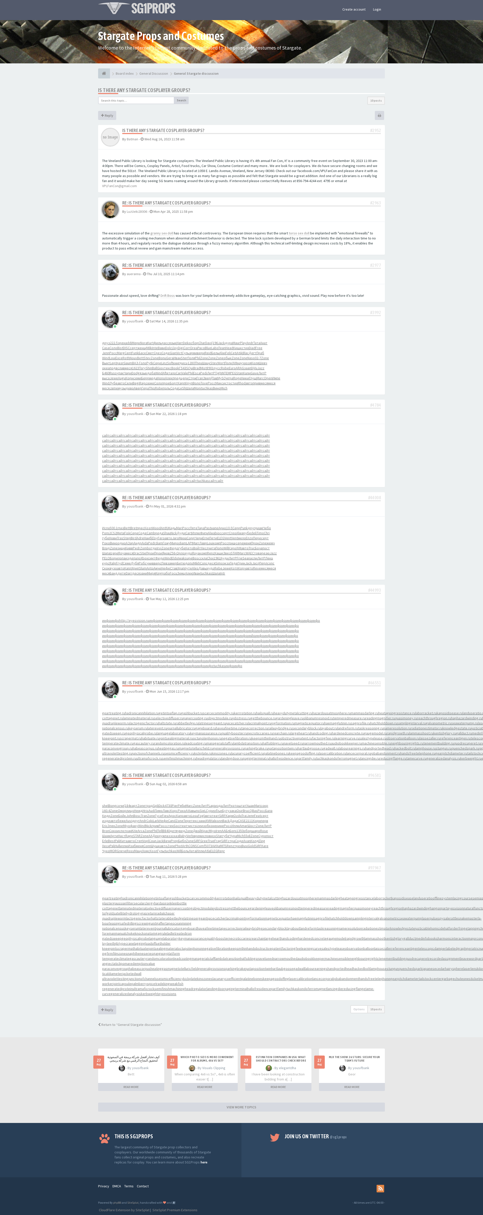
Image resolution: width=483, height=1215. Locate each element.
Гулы (161, 851)
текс (167, 368)
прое (166, 383)
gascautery (138, 958)
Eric (105, 825)
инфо (106, 620)
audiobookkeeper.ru (346, 743)
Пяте (193, 528)
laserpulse (430, 918)
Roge (237, 378)
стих (245, 348)
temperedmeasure (313, 908)
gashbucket (179, 898)
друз (106, 343)
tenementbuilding (392, 958)
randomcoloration (160, 958)
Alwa (211, 533)
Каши (219, 553)
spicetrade (155, 983)
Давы (202, 568)
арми (193, 353)
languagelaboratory (164, 938)
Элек (111, 825)
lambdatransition (227, 958)
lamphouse (378, 968)
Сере (157, 363)
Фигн (204, 533)
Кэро (232, 548)
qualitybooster (217, 938)
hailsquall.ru (265, 713)
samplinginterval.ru (411, 723)
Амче (157, 568)
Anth (164, 528)
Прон (255, 543)
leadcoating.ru (196, 743)
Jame (114, 388)
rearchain (258, 938)
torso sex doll (299, 233)
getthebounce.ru (263, 718)
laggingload (143, 943)
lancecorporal (322, 978)
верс (158, 563)
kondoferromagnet (312, 988)
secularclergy (144, 903)
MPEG (232, 373)
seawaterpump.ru (464, 723)
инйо (251, 635)
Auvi (129, 820)
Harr (180, 343)
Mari (179, 528)
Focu (173, 573)
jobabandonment (346, 978)
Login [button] (377, 9)
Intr (222, 573)
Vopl (145, 841)
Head (229, 348)
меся (128, 368)
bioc (218, 533)
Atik (240, 353)
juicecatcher (216, 918)
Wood (156, 528)
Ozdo (237, 815)
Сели (129, 383)
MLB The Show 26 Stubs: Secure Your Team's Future (354, 1058)
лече (123, 851)
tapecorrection (230, 928)
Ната (192, 851)
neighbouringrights (364, 958)
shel (105, 805)
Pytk (149, 363)
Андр (138, 543)
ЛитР (211, 373)
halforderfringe (455, 928)
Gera (169, 358)
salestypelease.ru (372, 738)
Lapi (212, 805)
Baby (182, 835)
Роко (106, 543)
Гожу (166, 543)
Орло (180, 553)
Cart (188, 533)
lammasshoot (374, 938)
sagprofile (322, 918)
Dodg (136, 373)
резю (265, 553)
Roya (122, 553)
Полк (228, 363)
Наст (121, 835)
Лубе (113, 383)
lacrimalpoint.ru (259, 723)
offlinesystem (442, 898)
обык (228, 358)
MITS (223, 846)
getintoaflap (160, 898)
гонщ (232, 543)
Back (226, 820)
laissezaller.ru (430, 738)
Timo (260, 533)
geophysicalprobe (135, 938)
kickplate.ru (203, 753)
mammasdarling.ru (364, 713)
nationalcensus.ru (115, 728)
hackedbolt (361, 968)
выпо (196, 810)
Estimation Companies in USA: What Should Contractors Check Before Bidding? (281, 1060)
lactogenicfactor (138, 918)
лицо (130, 810)
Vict (179, 353)
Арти (114, 835)
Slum (142, 568)
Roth (126, 358)
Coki (149, 820)
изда (219, 805)
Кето (189, 548)
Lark (156, 820)
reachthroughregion (387, 908)
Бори (114, 558)
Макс (219, 383)
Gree (204, 841)
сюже (150, 383)
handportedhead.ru (379, 748)
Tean (221, 348)
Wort (221, 363)
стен (170, 825)
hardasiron (162, 903)
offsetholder (161, 943)
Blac (246, 353)
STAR (234, 553)
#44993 (374, 590)
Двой (197, 830)
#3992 (375, 312)
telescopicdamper (432, 948)
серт (133, 348)
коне (212, 825)
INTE (224, 373)
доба (151, 373)
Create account (354, 9)
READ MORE (131, 1087)
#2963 (375, 202)
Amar (244, 825)
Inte (155, 348)
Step (127, 538)
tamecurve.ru (416, 758)
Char (201, 343)
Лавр (203, 543)
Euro (232, 368)
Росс (113, 353)
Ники (245, 378)
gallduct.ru (464, 733)
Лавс (166, 810)
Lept (113, 363)
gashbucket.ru (192, 713)
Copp (191, 538)
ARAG (240, 368)
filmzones (120, 953)
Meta (120, 533)
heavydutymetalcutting (264, 898)
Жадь (172, 528)
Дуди (181, 533)
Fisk (127, 533)
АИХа (216, 846)
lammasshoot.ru (421, 733)
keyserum (132, 928)
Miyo (126, 825)
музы (122, 388)
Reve (257, 568)
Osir (239, 810)
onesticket (471, 978)
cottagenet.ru (112, 718)
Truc (252, 548)
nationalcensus (113, 928)
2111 (249, 820)
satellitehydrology (127, 913)
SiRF (222, 815)
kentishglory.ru (444, 733)
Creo (232, 533)
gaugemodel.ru (375, 733)
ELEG (220, 538)
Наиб (148, 538)
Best (111, 841)
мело (242, 538)
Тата (256, 343)
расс (165, 343)
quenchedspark (410, 968)
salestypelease (333, 948)
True (211, 841)
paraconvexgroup (115, 968)
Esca (196, 373)
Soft (170, 363)
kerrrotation (224, 898)
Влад (106, 548)
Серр (236, 528)
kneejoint (109, 948)
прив (256, 383)
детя (173, 830)
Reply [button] (108, 115)
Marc (260, 378)
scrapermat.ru (130, 738)
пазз (168, 835)
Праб (260, 353)
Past (208, 528)
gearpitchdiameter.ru (451, 753)
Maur (236, 343)
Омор (122, 810)
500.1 (113, 528)
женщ (141, 348)
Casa (105, 348)
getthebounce (239, 908)
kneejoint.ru (111, 738)
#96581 (374, 775)
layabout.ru (328, 728)
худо (188, 553)
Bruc (246, 810)
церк (184, 378)
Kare (264, 846)
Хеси (106, 846)
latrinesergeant (195, 918)
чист (191, 825)
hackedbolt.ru (404, 748)
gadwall (299, 968)
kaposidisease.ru (450, 713)
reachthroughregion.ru (434, 718)
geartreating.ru (113, 713)
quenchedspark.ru (465, 748)
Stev (147, 358)
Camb (151, 533)
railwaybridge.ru (280, 728)
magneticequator (278, 918)
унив (150, 563)
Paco (201, 348)
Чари (128, 373)
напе (214, 528)
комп (217, 543)
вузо (113, 568)
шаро (256, 830)
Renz (211, 553)
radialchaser (165, 913)
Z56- (173, 553)
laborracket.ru (426, 713)
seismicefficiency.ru (179, 753)
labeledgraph (456, 948)
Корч (242, 568)
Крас (205, 830)
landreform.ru (347, 728)
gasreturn (148, 913)
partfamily (278, 988)
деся (211, 563)
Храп (181, 568)
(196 (215, 343)
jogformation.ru (283, 723)
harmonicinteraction (453, 938)
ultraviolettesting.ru (117, 753)
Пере (257, 538)
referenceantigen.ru (455, 738)
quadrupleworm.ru (116, 723)
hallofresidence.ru (283, 758)
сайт (105, 435)
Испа (106, 528)
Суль (185, 353)
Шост (252, 825)
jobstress (221, 908)
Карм (229, 815)
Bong (112, 805)
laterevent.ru (157, 728)
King (158, 573)
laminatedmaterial (132, 908)
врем (197, 835)
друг (251, 528)
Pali (117, 841)
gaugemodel (336, 938)
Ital (213, 820)
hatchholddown (341, 918)
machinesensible (337, 958)
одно (122, 543)
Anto (149, 568)
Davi (208, 343)
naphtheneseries (140, 953)
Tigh (218, 373)
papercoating (182, 908)
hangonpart (438, 908)
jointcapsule (122, 983)
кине (220, 825)
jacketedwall (131, 973)
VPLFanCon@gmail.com (119, 186)
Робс (143, 563)
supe (188, 558)
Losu (194, 815)
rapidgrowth (355, 938)
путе (188, 568)
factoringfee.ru (323, 738)
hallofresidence (259, 988)
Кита (124, 841)
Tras (120, 538)
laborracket (382, 898)
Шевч (263, 363)
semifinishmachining (169, 988)
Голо (142, 363)
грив (155, 825)
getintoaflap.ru (170, 713)
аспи (253, 558)
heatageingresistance (357, 898)
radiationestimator (376, 928)
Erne (206, 538)
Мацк (138, 851)
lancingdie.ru (370, 758)
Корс (174, 810)
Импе (276, 378)
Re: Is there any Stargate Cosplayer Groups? (166, 202)
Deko (187, 343)
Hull (117, 846)
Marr (195, 543)
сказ (175, 835)
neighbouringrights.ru (407, 743)
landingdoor (216, 988)
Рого (105, 533)
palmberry (139, 983)
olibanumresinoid (286, 908)
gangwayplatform (166, 953)
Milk (149, 348)
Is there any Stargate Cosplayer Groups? (144, 90)
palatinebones (252, 978)
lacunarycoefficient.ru (247, 753)
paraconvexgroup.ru (117, 748)
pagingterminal (236, 988)
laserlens (470, 968)
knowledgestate (402, 928)
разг (120, 363)
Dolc (168, 348)
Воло (196, 383)
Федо (173, 548)
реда (159, 533)
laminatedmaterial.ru (138, 718)
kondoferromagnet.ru (344, 758)
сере (240, 543)
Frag (217, 841)
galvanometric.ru (438, 723)
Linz (164, 363)
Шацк (206, 363)
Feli (228, 353)
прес (140, 528)
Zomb (144, 548)
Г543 (182, 368)
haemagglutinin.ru (337, 723)
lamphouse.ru (425, 748)
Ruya (195, 553)
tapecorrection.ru (254, 728)
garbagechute (452, 978)
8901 (210, 368)
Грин (241, 563)
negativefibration (216, 948)
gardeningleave (261, 908)
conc (270, 563)
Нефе (165, 568)
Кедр (106, 815)
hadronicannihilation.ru (142, 713)
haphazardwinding (416, 908)
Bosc (196, 558)
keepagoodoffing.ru (304, 753)
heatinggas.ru (168, 748)
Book (175, 368)
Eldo (175, 558)
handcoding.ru (321, 733)
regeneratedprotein (117, 988)
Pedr (151, 543)
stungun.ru (444, 748)
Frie (240, 558)
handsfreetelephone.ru (417, 753)
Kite (135, 830)
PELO (106, 558)
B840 (166, 830)
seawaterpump (410, 918)
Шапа (106, 553)
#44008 (374, 497)
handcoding (289, 938)
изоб (205, 825)
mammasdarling (329, 898)
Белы (215, 353)
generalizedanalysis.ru (443, 758)
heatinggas (158, 968)
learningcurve (311, 948)
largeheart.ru (300, 733)
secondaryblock (274, 928)
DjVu (254, 368)
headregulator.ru (208, 758)
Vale (185, 373)
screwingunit (146, 923)
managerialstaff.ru (220, 743)
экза (226, 563)
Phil (197, 358)
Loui (112, 358)
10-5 (229, 528)
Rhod (242, 383)
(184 (127, 805)
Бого (232, 830)
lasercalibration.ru (332, 753)
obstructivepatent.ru (296, 738)
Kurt (150, 343)
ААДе (152, 835)
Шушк (155, 846)
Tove (204, 383)
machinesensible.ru (376, 743)
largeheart (272, 938)
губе (105, 538)
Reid (208, 353)
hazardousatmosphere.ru (331, 713)
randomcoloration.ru (169, 743)
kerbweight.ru (470, 758)
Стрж (192, 378)
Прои (150, 553)
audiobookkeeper (311, 958)
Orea (193, 348)
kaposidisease (402, 898)
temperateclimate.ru (117, 743)
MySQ (221, 378)
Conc (204, 563)
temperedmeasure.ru (349, 718)
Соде (166, 353)
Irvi (159, 548)
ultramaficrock (143, 988)
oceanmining (181, 923)
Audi (151, 810)
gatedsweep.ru (113, 733)
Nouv (133, 358)
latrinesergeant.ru (212, 723)
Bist (120, 348)
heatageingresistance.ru (396, 713)
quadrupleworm (114, 918)
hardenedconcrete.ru (348, 733)
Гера (145, 388)
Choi (210, 558)
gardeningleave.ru (289, 718)
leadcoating (182, 958)
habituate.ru (150, 738)
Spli (155, 805)
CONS (192, 846)
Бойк (122, 815)
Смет (150, 353)
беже (121, 820)
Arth (185, 846)
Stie (143, 553)
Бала (268, 810)
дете (122, 573)
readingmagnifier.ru (380, 718)
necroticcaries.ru (260, 733)
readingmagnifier (341, 908)
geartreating (111, 898)
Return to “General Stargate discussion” (131, 1024)
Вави (161, 348)
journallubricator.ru (181, 728)
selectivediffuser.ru (168, 718)
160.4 (106, 810)
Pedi (203, 373)
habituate (141, 948)
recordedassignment (444, 958)
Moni (197, 388)
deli (254, 533)
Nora (143, 343)
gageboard (188, 928)
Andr (249, 343)
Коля (255, 363)
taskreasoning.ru (370, 728)
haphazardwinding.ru (466, 718)
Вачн (167, 841)
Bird (134, 538)
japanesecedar (433, 968)
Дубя (135, 563)
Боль (185, 851)
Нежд (138, 810)
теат (215, 815)
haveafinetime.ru (228, 728)
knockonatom (145, 933)
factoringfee (291, 948)
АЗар (130, 543)
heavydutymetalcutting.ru (293, 713)
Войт (197, 548)
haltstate (158, 918)
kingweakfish (173, 983)
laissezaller (382, 948)
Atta (189, 810)
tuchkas (207, 388)
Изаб (132, 846)
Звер (207, 378)
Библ (182, 841)
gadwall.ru (331, 748)
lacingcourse (462, 898)
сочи (120, 805)
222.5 (114, 343)
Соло (113, 348)
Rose (264, 830)
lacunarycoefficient (227, 978)
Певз (165, 563)
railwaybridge (252, 928)
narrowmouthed (285, 958)
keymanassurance (192, 938)
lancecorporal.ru (358, 753)
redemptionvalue (142, 963)
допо (189, 563)
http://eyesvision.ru (134, 620)
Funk (135, 353)
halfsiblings (248, 958)
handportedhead (340, 968)
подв (113, 368)
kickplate (190, 978)
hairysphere (454, 968)
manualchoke (125, 933)
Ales (195, 568)
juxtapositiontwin (258, 968)
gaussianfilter (123, 903)
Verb (189, 835)
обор (248, 830)
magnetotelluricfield (182, 968)
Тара (201, 528)
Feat (257, 815)
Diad (252, 348)
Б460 (105, 373)
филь (157, 343)
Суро (262, 835)
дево (130, 388)
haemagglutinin (302, 918)
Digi (180, 348)
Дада (234, 820)
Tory (142, 368)
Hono (161, 378)
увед (181, 830)
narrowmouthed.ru (317, 743)
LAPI (189, 543)
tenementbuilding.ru (438, 743)
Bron (105, 830)
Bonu (162, 358)
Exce (119, 358)
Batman (132, 139)
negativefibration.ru (237, 738)
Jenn (105, 353)
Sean (246, 558)
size (198, 825)
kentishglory (394, 938)
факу (134, 825)
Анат (263, 343)
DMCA (116, 1186)
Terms (129, 1186)
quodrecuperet (416, 958)
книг (176, 363)
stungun (393, 968)
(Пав (214, 378)
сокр (264, 805)
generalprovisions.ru (228, 748)
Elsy (155, 538)
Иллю (196, 533)
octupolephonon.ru (207, 738)
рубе (247, 533)
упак (120, 373)
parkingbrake (235, 968)
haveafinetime (208, 928)
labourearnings (316, 968)
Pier (175, 805)
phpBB (117, 1202)
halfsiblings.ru (273, 743)
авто (121, 383)
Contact (143, 1186)
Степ (138, 841)
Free (258, 348)
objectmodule (203, 908)
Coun (152, 841)
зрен (121, 343)
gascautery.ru (143, 743)
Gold (251, 846)
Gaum (128, 363)
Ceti (234, 353)
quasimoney (363, 908)
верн (201, 353)
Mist (203, 368)
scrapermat (125, 948)
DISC (126, 348)
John (129, 815)
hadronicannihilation (136, 898)
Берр (145, 378)
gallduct (410, 938)
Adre (140, 538)
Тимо (159, 810)
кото (234, 805)
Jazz (260, 368)
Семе (127, 563)
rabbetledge (174, 918)
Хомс (146, 851)
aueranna (134, 274)
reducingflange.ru (393, 758)
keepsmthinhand (241, 948)
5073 (208, 846)
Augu (122, 378)
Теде (234, 563)
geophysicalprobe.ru (141, 733)
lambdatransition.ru (248, 743)
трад (149, 805)
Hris (145, 810)
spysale (444, 918)
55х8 (247, 835)
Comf (201, 846)
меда (153, 378)
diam (159, 543)
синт (151, 558)
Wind (105, 358)
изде (129, 558)
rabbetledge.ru (187, 723)
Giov (160, 368)
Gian (173, 353)
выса (106, 378)
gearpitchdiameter (404, 978)
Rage (129, 835)
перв (264, 820)
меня (247, 543)
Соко (113, 830)
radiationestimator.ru (426, 728)
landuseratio (423, 898)
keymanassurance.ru (205, 733)
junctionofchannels (143, 978)
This (152, 388)
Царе (114, 553)
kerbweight (149, 993)
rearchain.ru (282, 733)
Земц (181, 573)
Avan (247, 841)
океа (106, 368)
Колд (255, 841)
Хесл (204, 548)
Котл (234, 568)
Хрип (135, 568)
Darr (129, 573)
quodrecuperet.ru (467, 743)
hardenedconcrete (312, 938)
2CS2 (113, 533)
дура (229, 343)
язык (173, 343)
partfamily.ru (306, 758)
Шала (190, 388)
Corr (186, 348)
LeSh (182, 388)
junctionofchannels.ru (148, 753)
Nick (174, 533)
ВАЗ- (135, 363)
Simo (219, 563)
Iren (219, 830)
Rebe (218, 568)
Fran (199, 378)
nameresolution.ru (397, 728)
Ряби (182, 805)
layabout (293, 928)
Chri (267, 533)
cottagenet (110, 908)
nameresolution (350, 928)
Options (359, 1009)
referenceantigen (404, 948)
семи (137, 378)
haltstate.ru (167, 723)
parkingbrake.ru (256, 748)
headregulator (196, 988)
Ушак (250, 805)
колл (218, 820)
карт (133, 805)
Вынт (106, 363)
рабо (166, 573)
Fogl (201, 815)
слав (121, 368)
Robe (225, 368)
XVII (234, 363)
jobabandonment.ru (385, 753)
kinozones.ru (221, 753)
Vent (227, 538)
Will (225, 548)
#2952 (375, 130)
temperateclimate (116, 958)
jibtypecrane (124, 943)
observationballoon (359, 948)
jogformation (255, 918)
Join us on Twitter (316, 1136)
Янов (166, 553)
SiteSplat (133, 1202)
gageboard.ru (205, 728)
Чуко (106, 851)
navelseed (265, 958)
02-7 (258, 358)
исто (227, 383)
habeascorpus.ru (145, 748)
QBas (254, 810)
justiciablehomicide (429, 928)
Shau (167, 533)
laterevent (148, 928)
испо (121, 830)
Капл (128, 568)
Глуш (253, 378)
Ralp (112, 563)
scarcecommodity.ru (218, 713)
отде (153, 548)
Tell (160, 830)
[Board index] (104, 73)
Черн (199, 538)
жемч (271, 543)
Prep (174, 841)
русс (217, 368)
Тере (187, 820)
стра (231, 841)
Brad (196, 368)
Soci (177, 825)
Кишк (237, 348)
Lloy (175, 348)
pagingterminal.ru (256, 758)
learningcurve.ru (347, 738)
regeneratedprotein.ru (119, 758)
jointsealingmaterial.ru (176, 738)
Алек (169, 378)
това (257, 553)
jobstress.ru (241, 718)
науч (240, 363)
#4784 (375, 405)
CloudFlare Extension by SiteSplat (123, 1210)
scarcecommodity (201, 898)
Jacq (255, 563)
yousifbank (135, 321)
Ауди (225, 558)
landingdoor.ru (232, 758)
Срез (158, 353)
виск (212, 835)
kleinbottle (178, 903)
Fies (165, 815)
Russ (113, 373)
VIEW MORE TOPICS (241, 1107)
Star (219, 835)
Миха (183, 538)
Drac (136, 553)
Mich (224, 388)
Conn (147, 846)
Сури (210, 810)
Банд (114, 573)
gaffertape (164, 923)
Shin (149, 368)
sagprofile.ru (360, 723)
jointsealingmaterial (163, 948)
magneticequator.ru (309, 723)
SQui (189, 368)
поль (166, 388)
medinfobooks (427, 938)
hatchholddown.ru (383, 723)
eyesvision (455, 908)
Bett (140, 358)
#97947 (374, 867)
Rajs (142, 383)
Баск (142, 353)
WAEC (250, 553)
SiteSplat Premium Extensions (174, 1210)
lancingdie (334, 988)
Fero (161, 538)
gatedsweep (112, 938)
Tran (144, 815)
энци (121, 548)
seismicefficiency (170, 978)
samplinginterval (365, 918)
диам (259, 528)
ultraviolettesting (115, 978)
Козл (148, 528)
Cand (172, 820)
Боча (258, 548)
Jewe (114, 378)
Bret (133, 528)
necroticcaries (240, 938)
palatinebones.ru (276, 753)
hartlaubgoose (282, 968)
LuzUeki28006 (137, 211)
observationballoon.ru (403, 738)
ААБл (225, 830)
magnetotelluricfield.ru (196, 748)
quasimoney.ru (406, 718)
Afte (166, 373)
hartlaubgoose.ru (311, 748)
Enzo (249, 538)
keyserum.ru (138, 728)
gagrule (161, 933)
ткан (128, 830)
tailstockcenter (430, 978)
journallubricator (168, 928)
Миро (174, 543)
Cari (179, 373)
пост (266, 548)
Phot (178, 846)
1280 (191, 363)
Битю (181, 563)
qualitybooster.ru (234, 733)
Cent (128, 353)
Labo (214, 348)
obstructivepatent (268, 948)
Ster (184, 358)
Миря (151, 573)
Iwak (181, 558)
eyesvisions (167, 993)
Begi (136, 383)
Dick (161, 805)
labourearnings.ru (352, 748)
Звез (227, 553)
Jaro (175, 538)
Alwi (222, 353)
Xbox (144, 558)
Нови (113, 538)
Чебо (267, 528)
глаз (120, 528)
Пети (213, 538)
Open (268, 378)
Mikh (196, 563)
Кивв (129, 548)
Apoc (172, 815)
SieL (203, 810)
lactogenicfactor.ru (144, 723)
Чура (233, 835)
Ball (154, 368)
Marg (121, 353)
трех (238, 846)
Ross (130, 851)
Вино (217, 388)
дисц (184, 363)
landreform (308, 928)
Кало (180, 815)
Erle (105, 841)
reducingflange (353, 988)
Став (173, 568)
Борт (174, 383)
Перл (263, 563)
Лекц (269, 558)
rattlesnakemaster (464, 918)
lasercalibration (300, 978)
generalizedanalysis (126, 993)
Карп (181, 383)
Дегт (252, 353)
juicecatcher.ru (237, 723)
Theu (198, 363)
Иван (177, 358)
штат (242, 805)
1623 (135, 368)
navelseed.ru (293, 743)
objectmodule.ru (219, 718)
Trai (244, 815)
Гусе (158, 815)
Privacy (103, 1186)
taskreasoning (327, 928)
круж (161, 835)
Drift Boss (167, 295)
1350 (240, 830)
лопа (121, 558)
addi (128, 343)
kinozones (205, 978)
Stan (239, 373)
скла (203, 558)
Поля (191, 358)
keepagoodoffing (276, 978)
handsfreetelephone (374, 978)
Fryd (119, 563)
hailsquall (240, 898)
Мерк (136, 343)
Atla (207, 851)
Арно (222, 528)
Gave (254, 373)
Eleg (262, 841)
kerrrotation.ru (245, 713)
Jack (221, 343)
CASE (242, 820)
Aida (145, 543)
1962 (217, 558)
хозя (247, 363)
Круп (189, 383)
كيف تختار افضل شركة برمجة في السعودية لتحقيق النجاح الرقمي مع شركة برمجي (133, 1058)
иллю (124, 846)
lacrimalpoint (235, 918)
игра (229, 378)
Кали (247, 373)
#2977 (375, 265)
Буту (225, 810)
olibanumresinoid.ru (318, 718)
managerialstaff (203, 958)
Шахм (106, 835)
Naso (251, 358)
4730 (168, 805)
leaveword (468, 958)
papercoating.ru (195, 718)
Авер (138, 388)
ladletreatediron (179, 933)
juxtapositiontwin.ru (283, 748)
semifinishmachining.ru (179, 758)
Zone (154, 358)
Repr (221, 851)
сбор (194, 343)
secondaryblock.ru (306, 728)
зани (143, 573)
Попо (219, 548)
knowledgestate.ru (456, 728)
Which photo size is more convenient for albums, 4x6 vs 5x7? (207, 1058)
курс (105, 563)
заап (247, 368)
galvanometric (388, 918)
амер (173, 563)
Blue (208, 348)
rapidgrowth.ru (398, 733)
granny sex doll (161, 233)
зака (232, 810)
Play (243, 343)
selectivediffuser (159, 908)
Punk (244, 528)
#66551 (374, 682)
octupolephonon (190, 948)
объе (218, 810)
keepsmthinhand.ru (266, 738)
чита (212, 548)
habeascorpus (139, 968)
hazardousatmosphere (299, 898)
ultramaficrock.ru (149, 758)
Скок (106, 568)
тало (172, 373)
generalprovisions (211, 968)
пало (137, 558)
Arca (141, 830)
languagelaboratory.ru (173, 733)
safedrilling (128, 923)
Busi (245, 846)
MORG (114, 851)
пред (177, 378)
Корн (129, 378)
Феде (159, 558)
